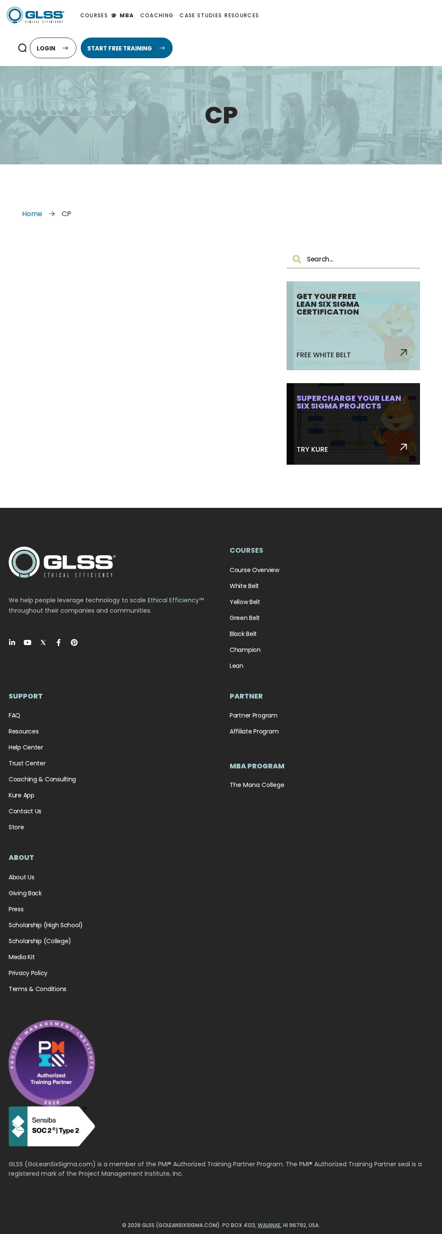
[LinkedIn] (12, 642)
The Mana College (257, 785)
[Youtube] (27, 642)
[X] (43, 642)
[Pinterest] (74, 642)
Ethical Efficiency (173, 600)
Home (32, 214)
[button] (22, 48)
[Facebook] (58, 642)
